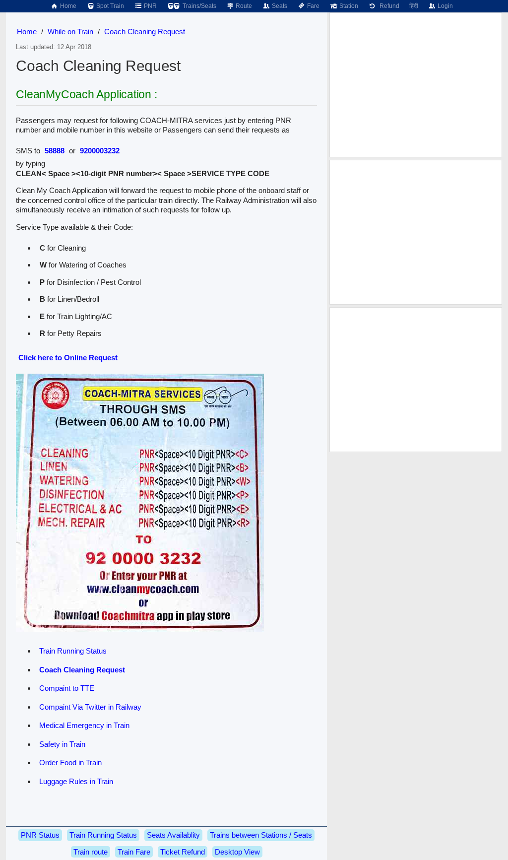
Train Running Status (73, 651)
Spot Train (109, 5)
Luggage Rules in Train (76, 781)
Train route (90, 852)
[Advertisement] (415, 84)
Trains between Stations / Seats (261, 835)
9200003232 (100, 150)
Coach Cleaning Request (144, 31)
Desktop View (237, 852)
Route (243, 5)
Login (444, 5)
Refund (388, 5)
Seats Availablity (173, 835)
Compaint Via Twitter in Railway (90, 707)
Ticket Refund (182, 852)
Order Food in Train (70, 762)
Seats (278, 5)
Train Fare (134, 852)
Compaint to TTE (66, 688)
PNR (149, 5)
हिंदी (413, 5)
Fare (312, 5)
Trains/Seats (198, 5)
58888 (54, 150)
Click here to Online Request (68, 357)
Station (348, 5)
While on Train (70, 31)
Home (67, 5)
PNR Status (40, 835)
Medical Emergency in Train (84, 725)
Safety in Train (62, 744)
